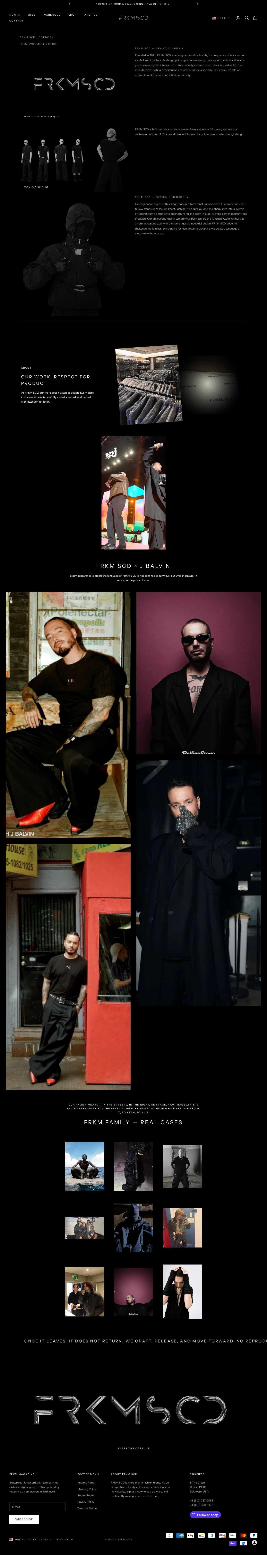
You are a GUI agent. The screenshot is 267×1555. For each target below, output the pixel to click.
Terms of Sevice (87, 1508)
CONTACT (16, 20)
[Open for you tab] (254, 1542)
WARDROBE (52, 14)
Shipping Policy (86, 1489)
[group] (133, 1410)
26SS (32, 14)
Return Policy (85, 1495)
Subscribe (24, 1519)
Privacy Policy (85, 1502)
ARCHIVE (91, 14)
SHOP (72, 14)
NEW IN (15, 14)
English (63, 1539)
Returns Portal (86, 1482)
